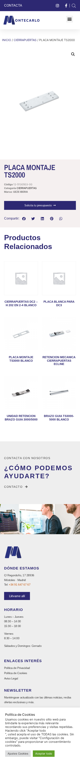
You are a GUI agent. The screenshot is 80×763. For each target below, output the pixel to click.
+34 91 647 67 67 (19, 584)
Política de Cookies (15, 673)
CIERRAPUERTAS (25, 40)
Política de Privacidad (17, 668)
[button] (69, 19)
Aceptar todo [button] (43, 753)
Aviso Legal (11, 678)
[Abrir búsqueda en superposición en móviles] (74, 6)
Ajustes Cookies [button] (18, 753)
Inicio (6, 40)
